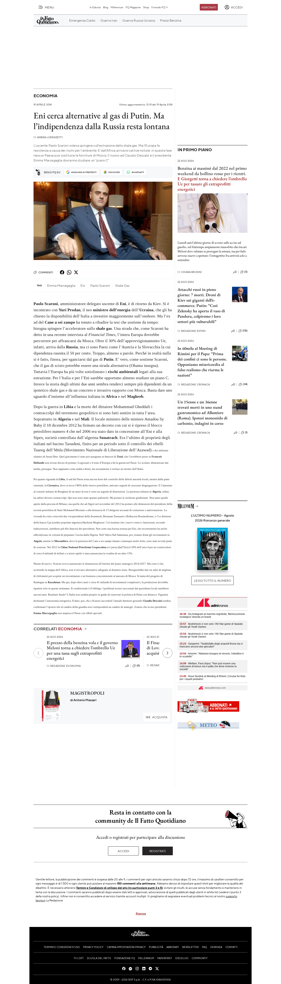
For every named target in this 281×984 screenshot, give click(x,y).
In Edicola (95, 7)
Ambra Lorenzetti (48, 137)
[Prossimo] (167, 653)
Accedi (123, 851)
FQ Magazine (133, 7)
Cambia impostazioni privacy (126, 947)
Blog (105, 7)
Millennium (117, 7)
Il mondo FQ (158, 7)
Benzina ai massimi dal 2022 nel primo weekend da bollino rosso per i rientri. (212, 170)
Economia (45, 95)
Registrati (157, 851)
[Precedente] (38, 653)
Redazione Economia (64, 665)
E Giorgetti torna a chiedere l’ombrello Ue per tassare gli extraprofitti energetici (212, 184)
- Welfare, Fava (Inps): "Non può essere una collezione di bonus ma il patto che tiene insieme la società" (208, 666)
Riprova (141, 913)
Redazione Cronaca (194, 384)
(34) (245, 384)
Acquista (156, 717)
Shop (146, 7)
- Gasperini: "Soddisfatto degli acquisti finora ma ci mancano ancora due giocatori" (211, 645)
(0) (138, 665)
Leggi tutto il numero (212, 580)
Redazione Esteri (192, 330)
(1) (246, 432)
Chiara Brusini (190, 272)
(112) (245, 330)
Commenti (45, 272)
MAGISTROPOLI (87, 693)
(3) (245, 271)
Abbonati (208, 7)
